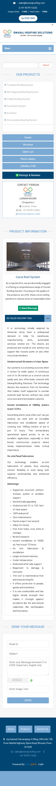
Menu (7, 48)
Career (28, 137)
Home (11, 729)
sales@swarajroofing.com (32, 3)
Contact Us (42, 729)
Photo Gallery (28, 159)
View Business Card (29, 214)
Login (41, 764)
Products (25, 729)
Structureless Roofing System (22, 120)
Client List (28, 151)
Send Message (29, 308)
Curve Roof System (16, 106)
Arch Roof (11, 113)
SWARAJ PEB (28, 166)
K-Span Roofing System (18, 99)
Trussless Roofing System (20, 85)
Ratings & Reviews (29, 175)
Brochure (28, 144)
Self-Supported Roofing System (22, 92)
